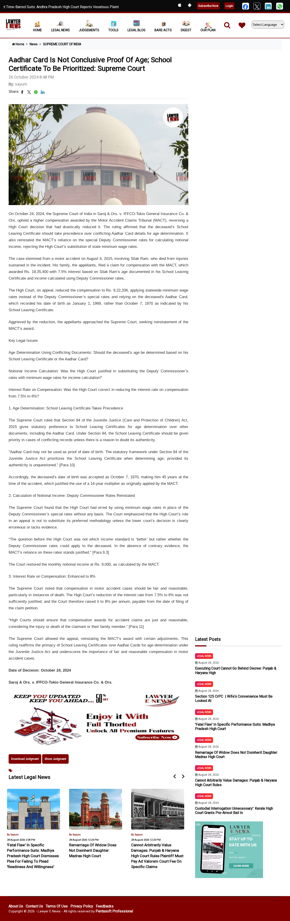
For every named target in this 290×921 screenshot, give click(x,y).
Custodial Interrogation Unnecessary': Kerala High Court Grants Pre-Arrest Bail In (234, 810)
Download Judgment (25, 759)
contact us (34, 906)
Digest (186, 30)
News (34, 44)
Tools (113, 30)
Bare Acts (163, 30)
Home (37, 30)
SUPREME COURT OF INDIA (62, 44)
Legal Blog (136, 30)
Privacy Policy (81, 906)
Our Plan (208, 30)
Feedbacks (105, 906)
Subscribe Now (208, 5)
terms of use (57, 906)
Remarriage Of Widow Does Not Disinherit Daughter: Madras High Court (30, 850)
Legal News (60, 30)
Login (229, 5)
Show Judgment (55, 759)
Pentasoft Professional (114, 911)
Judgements (89, 30)
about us (16, 906)
